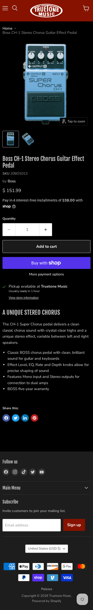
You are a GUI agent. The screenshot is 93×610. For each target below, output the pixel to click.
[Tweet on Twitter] (15, 418)
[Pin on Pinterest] (34, 418)
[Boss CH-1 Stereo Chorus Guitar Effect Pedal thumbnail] (11, 139)
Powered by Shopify (46, 601)
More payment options (46, 274)
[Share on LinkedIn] (25, 418)
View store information (24, 298)
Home (7, 28)
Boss (12, 181)
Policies (46, 589)
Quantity (9, 219)
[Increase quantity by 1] (45, 229)
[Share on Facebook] (6, 418)
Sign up (74, 525)
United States (44, 548)
